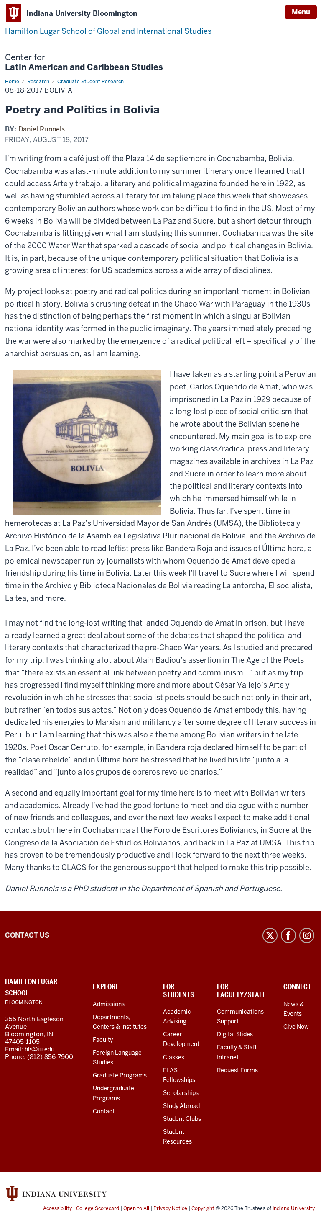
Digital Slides (235, 1034)
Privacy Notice (170, 1208)
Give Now (296, 1026)
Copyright (202, 1208)
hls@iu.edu (39, 1049)
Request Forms (237, 1070)
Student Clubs (182, 1119)
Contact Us (27, 935)
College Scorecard (97, 1208)
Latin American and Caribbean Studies (84, 62)
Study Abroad (181, 1106)
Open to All (136, 1208)
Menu (301, 12)
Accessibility (57, 1208)
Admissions (109, 1004)
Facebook (288, 935)
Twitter (270, 935)
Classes (173, 1057)
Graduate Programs (120, 1075)
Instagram (306, 935)
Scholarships (181, 1093)
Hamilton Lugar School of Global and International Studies (108, 31)
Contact (104, 1111)
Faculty (103, 1039)
